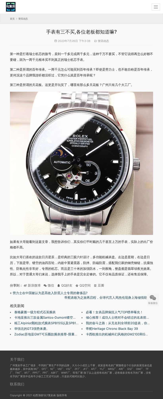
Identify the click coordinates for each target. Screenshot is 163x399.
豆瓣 (100, 285)
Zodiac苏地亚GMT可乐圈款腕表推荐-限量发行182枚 (51, 334)
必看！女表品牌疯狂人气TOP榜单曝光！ (114, 312)
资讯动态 (103, 40)
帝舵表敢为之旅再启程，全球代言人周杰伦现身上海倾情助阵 (107, 297)
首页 (12, 18)
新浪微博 (34, 285)
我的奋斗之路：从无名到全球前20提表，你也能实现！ (124, 323)
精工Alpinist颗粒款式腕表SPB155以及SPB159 (47, 323)
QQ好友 (66, 285)
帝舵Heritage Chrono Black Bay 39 (112, 329)
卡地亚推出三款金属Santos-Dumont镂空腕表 (46, 317)
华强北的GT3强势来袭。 (31, 329)
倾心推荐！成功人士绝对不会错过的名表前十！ (119, 317)
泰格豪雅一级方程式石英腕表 (35, 312)
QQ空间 (85, 285)
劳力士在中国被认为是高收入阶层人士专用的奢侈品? (50, 293)
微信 (49, 285)
